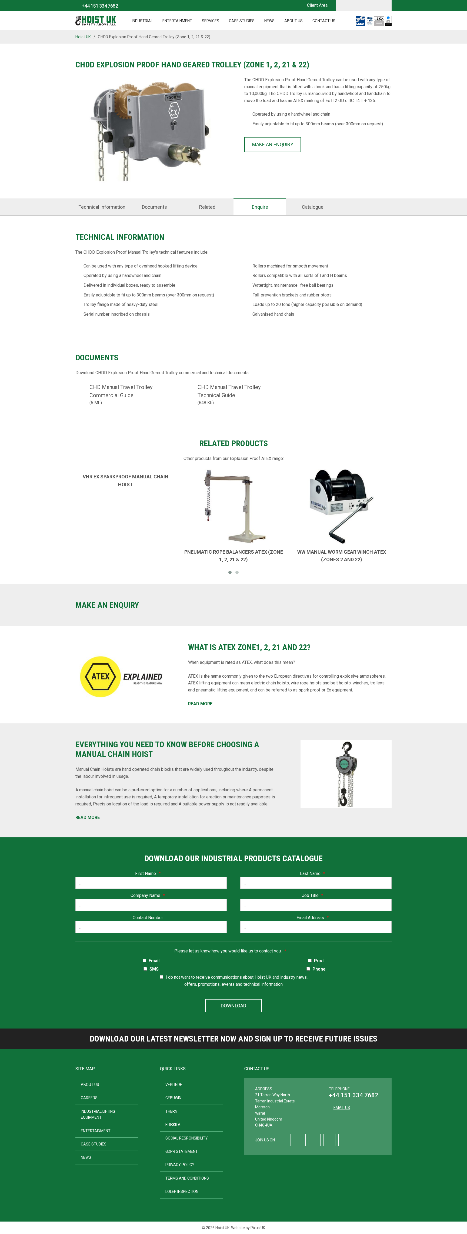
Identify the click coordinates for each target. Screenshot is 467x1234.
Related (207, 207)
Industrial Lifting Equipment (98, 1114)
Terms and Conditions (187, 1178)
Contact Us (323, 21)
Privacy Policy (179, 1165)
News (269, 21)
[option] (149, 132)
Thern (171, 1111)
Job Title (312, 895)
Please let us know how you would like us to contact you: (230, 951)
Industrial (142, 21)
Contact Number (148, 917)
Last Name (312, 873)
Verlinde (173, 1084)
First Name (148, 873)
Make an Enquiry (272, 144)
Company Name (148, 895)
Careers (89, 1098)
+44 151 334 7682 (353, 1095)
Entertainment (177, 21)
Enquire (260, 207)
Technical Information (101, 207)
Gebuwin (173, 1098)
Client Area (317, 5)
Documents (154, 207)
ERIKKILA (173, 1124)
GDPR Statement (181, 1151)
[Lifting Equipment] (95, 19)
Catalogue (312, 207)
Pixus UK (258, 1228)
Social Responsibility (186, 1138)
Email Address (312, 917)
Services (210, 21)
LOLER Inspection (181, 1191)
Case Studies (242, 21)
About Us (293, 21)
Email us (341, 1107)
